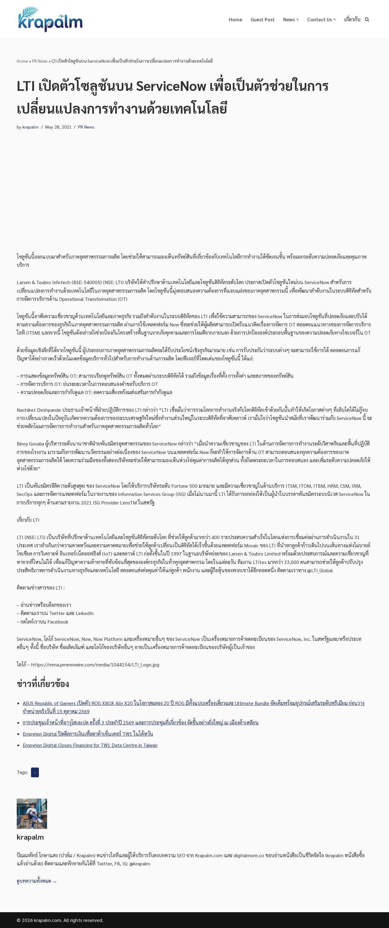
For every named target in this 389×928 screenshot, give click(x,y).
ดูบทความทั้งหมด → (37, 881)
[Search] (367, 19)
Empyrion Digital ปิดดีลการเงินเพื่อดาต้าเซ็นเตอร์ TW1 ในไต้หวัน (88, 733)
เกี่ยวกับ (352, 19)
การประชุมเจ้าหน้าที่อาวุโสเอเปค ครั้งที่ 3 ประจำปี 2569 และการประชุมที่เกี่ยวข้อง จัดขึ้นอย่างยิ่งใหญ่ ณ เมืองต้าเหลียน (141, 722)
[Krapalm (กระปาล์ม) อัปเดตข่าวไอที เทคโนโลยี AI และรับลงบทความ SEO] (50, 19)
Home (235, 19)
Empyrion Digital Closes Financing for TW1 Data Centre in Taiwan (90, 745)
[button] (297, 19)
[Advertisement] (194, 191)
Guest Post (263, 19)
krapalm (30, 126)
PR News (40, 61)
